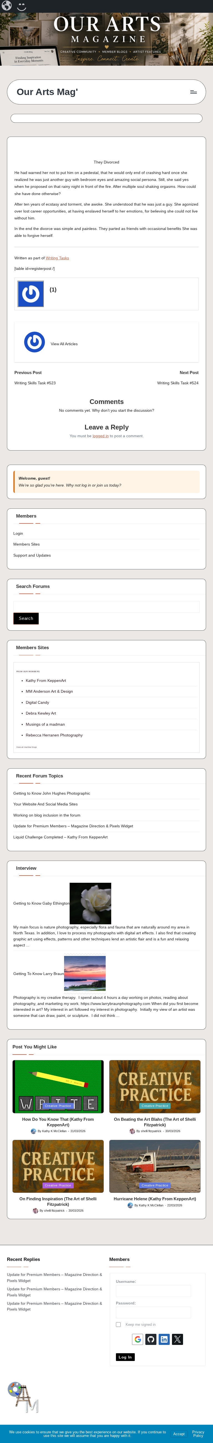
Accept (179, 1434)
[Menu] (193, 92)
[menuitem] (7, 6)
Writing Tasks (57, 258)
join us (102, 485)
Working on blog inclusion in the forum (46, 815)
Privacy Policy (198, 1434)
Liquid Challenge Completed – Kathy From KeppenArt (60, 837)
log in (86, 485)
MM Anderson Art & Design (49, 691)
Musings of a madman (45, 724)
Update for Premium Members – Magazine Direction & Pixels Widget (73, 826)
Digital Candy (37, 702)
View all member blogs (26, 747)
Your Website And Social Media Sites (45, 804)
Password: (126, 1303)
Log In (125, 1357)
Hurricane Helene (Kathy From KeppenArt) (155, 1198)
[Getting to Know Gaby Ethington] (90, 903)
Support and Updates (32, 555)
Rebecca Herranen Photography (54, 735)
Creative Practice (58, 1105)
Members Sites (26, 544)
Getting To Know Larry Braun (38, 973)
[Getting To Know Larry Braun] (85, 973)
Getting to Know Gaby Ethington (41, 903)
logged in (101, 436)
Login (18, 533)
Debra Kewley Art (41, 713)
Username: (126, 1281)
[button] (64, 344)
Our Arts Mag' (47, 92)
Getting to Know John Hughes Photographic (51, 793)
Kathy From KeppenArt (46, 680)
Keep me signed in (141, 1324)
